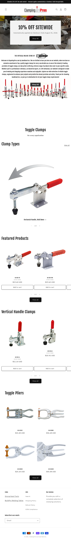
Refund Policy (30, 505)
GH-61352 (19, 430)
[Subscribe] (37, 520)
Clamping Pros (33, 536)
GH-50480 (51, 469)
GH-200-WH (50, 277)
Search (28, 496)
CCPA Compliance (31, 509)
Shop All (35, 38)
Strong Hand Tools (12, 496)
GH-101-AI (50, 351)
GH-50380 (51, 430)
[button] (6, 9)
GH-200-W (17, 277)
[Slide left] (31, 226)
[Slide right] (40, 226)
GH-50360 (20, 469)
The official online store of (25, 56)
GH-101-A (17, 357)
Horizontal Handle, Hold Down (34, 220)
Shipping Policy (31, 501)
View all (67, 145)
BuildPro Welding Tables (14, 501)
